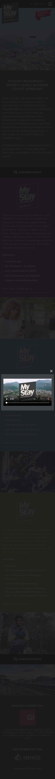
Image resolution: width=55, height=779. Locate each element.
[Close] (51, 371)
